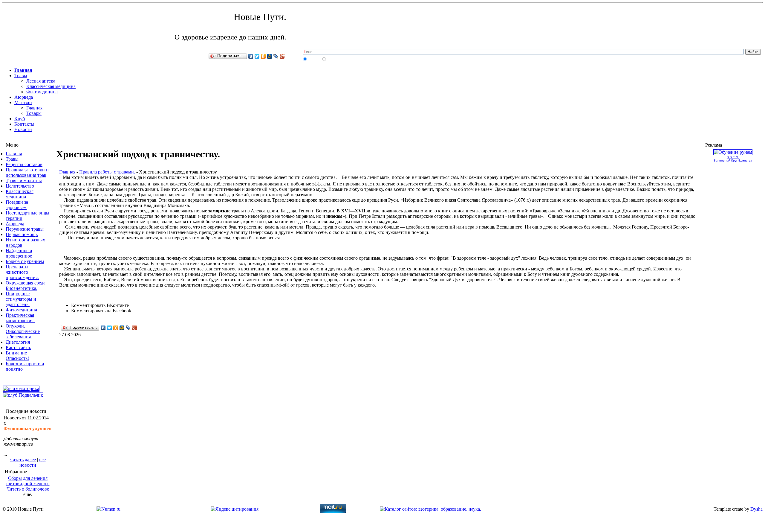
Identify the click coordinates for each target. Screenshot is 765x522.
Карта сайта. (18, 347)
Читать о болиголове (28, 488)
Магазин (23, 102)
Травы (20, 75)
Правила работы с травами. (107, 171)
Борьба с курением (25, 261)
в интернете (336, 59)
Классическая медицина (51, 86)
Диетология (18, 342)
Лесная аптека (40, 80)
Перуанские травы (25, 229)
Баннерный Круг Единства (733, 160)
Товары (34, 113)
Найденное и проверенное (19, 253)
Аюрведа (23, 97)
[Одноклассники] (263, 56)
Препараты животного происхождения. (22, 272)
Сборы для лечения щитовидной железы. (28, 481)
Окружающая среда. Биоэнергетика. (26, 285)
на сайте (314, 59)
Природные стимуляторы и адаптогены (21, 299)
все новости (32, 462)
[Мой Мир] (270, 56)
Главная (23, 70)
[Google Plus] (282, 56)
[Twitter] (257, 56)
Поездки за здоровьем (17, 205)
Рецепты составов (24, 164)
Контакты (24, 124)
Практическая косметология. (20, 318)
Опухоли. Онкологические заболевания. (23, 331)
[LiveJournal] (276, 56)
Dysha (756, 509)
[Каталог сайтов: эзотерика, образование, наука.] (430, 509)
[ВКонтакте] (251, 56)
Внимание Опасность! (17, 355)
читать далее (23, 459)
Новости (23, 129)
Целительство (20, 185)
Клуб (19, 118)
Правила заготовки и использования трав (27, 172)
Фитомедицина (42, 91)
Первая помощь (22, 234)
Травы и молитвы (24, 180)
